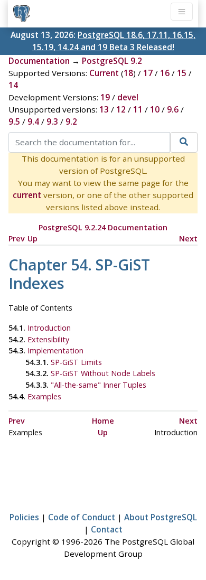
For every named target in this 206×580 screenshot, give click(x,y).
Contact (107, 529)
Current (104, 73)
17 (148, 73)
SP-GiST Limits (76, 362)
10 (155, 109)
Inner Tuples (98, 385)
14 (13, 85)
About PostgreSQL (160, 517)
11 (138, 109)
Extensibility (48, 339)
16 (165, 73)
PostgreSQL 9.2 (112, 60)
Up (32, 238)
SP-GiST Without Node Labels (103, 373)
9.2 (71, 121)
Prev (16, 238)
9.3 (52, 121)
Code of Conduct (81, 517)
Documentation (39, 60)
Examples (44, 396)
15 (181, 73)
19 (105, 97)
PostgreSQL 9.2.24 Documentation (103, 227)
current (27, 195)
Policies (24, 517)
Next (188, 238)
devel (127, 97)
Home (103, 421)
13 (104, 109)
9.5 (14, 121)
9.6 (173, 109)
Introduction (49, 328)
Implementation (55, 350)
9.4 (33, 121)
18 (128, 73)
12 (121, 109)
